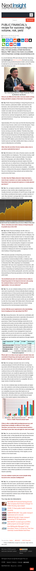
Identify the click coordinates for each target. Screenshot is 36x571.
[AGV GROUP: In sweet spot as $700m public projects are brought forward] (4, 523)
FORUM (20, 562)
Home (11, 540)
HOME (3, 562)
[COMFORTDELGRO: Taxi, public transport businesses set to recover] (4, 514)
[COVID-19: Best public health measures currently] (4, 509)
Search (30, 20)
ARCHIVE (17, 540)
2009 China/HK (26, 540)
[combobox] (19, 20)
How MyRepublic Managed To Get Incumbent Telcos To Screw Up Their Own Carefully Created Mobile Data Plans (20, 528)
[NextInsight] (14, 6)
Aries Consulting (17, 60)
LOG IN (20, 566)
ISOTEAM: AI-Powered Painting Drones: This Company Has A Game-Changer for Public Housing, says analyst (20, 504)
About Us (13, 566)
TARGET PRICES (11, 562)
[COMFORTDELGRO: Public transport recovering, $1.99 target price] (4, 518)
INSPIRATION (6, 566)
